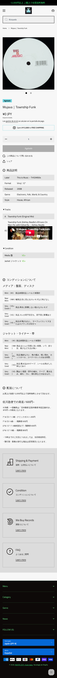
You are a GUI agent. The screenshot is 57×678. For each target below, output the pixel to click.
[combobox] (28, 19)
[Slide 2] (31, 93)
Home (5, 28)
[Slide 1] (26, 93)
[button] (7, 161)
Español (8, 653)
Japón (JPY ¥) (10, 643)
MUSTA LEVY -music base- (24, 665)
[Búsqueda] (5, 19)
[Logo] (28, 10)
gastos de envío (12, 121)
